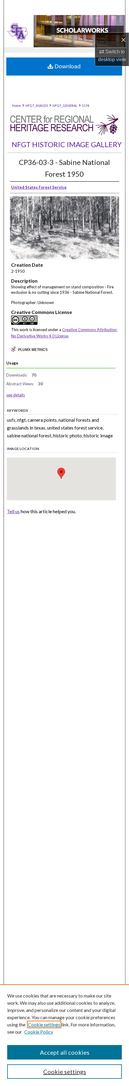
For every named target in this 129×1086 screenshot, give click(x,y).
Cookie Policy (38, 1032)
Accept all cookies (64, 1052)
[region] (64, 1035)
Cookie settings (44, 1024)
